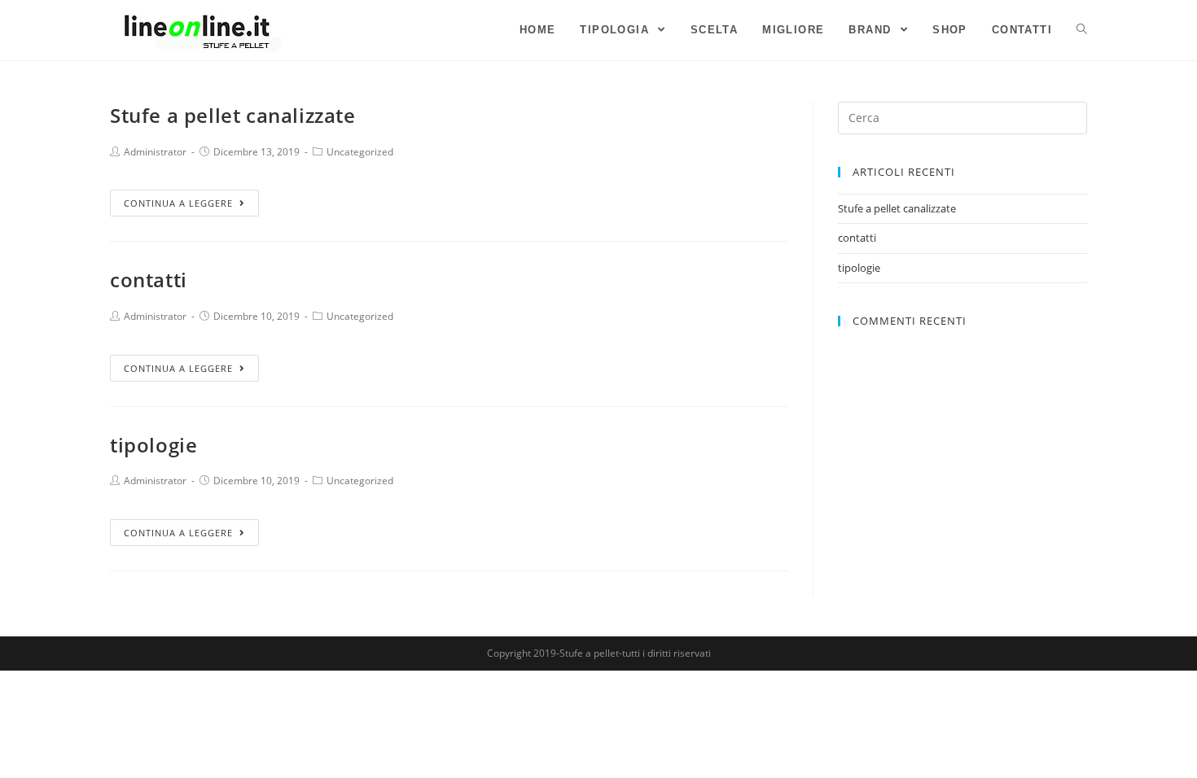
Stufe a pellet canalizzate (233, 115)
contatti (148, 279)
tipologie (153, 444)
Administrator (155, 152)
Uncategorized (360, 152)
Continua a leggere (178, 203)
